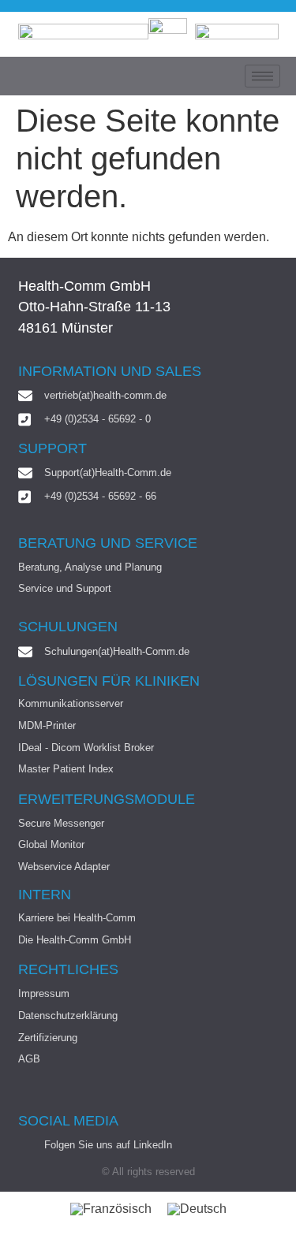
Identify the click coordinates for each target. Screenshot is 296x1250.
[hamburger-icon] (262, 76)
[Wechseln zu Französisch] (110, 1209)
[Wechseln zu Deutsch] (196, 1209)
